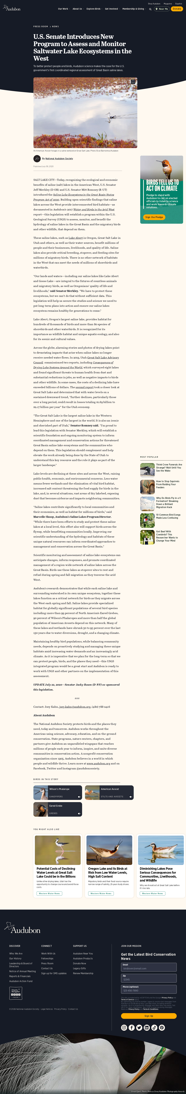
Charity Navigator (15, 993)
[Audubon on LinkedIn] (147, 1028)
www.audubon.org (98, 763)
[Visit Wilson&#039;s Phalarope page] (57, 792)
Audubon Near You (83, 953)
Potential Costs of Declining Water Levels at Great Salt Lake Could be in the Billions (57, 866)
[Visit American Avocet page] (109, 792)
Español (178, 4)
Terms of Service (127, 999)
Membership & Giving (133, 8)
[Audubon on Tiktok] (154, 1028)
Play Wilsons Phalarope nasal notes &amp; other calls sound (79, 797)
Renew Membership (83, 973)
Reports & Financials (20, 976)
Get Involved (111, 8)
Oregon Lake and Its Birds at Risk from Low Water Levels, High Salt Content (109, 866)
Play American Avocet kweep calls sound (131, 797)
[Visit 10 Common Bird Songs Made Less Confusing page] (162, 520)
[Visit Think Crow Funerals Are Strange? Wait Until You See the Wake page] (162, 470)
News (55, 26)
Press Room (47, 963)
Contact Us (47, 968)
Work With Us (48, 953)
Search (150, 8)
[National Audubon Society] (37, 158)
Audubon (11, 7)
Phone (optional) (131, 987)
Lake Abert (76, 238)
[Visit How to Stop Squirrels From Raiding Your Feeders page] (162, 487)
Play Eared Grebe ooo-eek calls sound (79, 813)
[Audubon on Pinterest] (162, 1028)
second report (84, 387)
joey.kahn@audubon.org (75, 707)
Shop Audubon (154, 4)
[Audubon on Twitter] (139, 1028)
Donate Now (79, 963)
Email (125, 965)
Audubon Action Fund (20, 981)
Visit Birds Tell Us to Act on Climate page (161, 190)
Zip (124, 976)
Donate (177, 8)
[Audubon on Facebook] (132, 1028)
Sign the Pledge (154, 217)
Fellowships (47, 958)
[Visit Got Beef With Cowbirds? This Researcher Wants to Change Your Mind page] (162, 537)
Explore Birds (93, 8)
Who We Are (15, 953)
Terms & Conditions (150, 1009)
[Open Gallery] (133, 82)
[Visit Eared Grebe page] (57, 809)
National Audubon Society (59, 158)
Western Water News (49, 893)
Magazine (168, 4)
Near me (163, 9)
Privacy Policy (60, 1009)
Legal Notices (47, 1009)
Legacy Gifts (79, 968)
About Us (77, 8)
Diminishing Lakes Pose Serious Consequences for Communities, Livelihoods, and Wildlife (161, 866)
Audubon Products (83, 958)
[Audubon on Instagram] (124, 1028)
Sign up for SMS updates (54, 973)
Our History (15, 958)
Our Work (63, 8)
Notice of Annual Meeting (22, 971)
